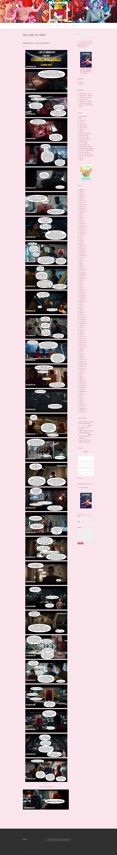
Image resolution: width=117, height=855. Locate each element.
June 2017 (82, 397)
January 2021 (82, 316)
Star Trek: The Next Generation (87, 154)
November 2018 (83, 365)
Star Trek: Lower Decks (85, 139)
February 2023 (83, 268)
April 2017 (82, 400)
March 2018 (82, 380)
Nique (81, 421)
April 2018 (82, 378)
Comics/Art (49, 25)
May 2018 (82, 376)
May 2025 (82, 217)
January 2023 (82, 270)
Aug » (81, 478)
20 (88, 468)
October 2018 (83, 367)
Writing (81, 160)
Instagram (81, 82)
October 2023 (83, 253)
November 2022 (83, 274)
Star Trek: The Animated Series (86, 150)
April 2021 (82, 310)
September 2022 (83, 278)
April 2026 (82, 197)
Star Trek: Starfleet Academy (86, 146)
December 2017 (83, 385)
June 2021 (82, 306)
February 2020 (83, 336)
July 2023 (82, 259)
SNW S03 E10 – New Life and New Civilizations (85, 427)
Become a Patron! (26, 842)
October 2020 (83, 321)
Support (74, 25)
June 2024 (82, 238)
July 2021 (82, 304)
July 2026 (82, 191)
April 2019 (82, 355)
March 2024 (82, 244)
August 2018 (82, 370)
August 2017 (82, 393)
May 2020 (82, 331)
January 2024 (82, 248)
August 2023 (82, 257)
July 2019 (82, 350)
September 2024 (83, 233)
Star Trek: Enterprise (84, 137)
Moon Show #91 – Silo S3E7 (86, 101)
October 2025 (83, 208)
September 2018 (83, 368)
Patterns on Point (83, 128)
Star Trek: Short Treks (84, 144)
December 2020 (83, 317)
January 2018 (82, 384)
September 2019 (83, 346)
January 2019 (82, 361)
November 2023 (83, 251)
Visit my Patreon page (83, 487)
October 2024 (83, 231)
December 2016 (83, 408)
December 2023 (83, 250)
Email (79, 521)
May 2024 (82, 240)
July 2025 (82, 214)
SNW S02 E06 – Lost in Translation (36, 43)
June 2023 (82, 261)
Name (79, 516)
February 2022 (83, 291)
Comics (81, 122)
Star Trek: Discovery (84, 135)
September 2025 (83, 210)
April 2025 (82, 219)
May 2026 (82, 195)
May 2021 (82, 308)
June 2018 (82, 374)
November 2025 (83, 206)
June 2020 (82, 329)
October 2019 (83, 344)
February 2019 (83, 359)
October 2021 (83, 299)
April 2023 (82, 265)
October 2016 (83, 412)
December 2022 (83, 272)
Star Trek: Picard (83, 141)
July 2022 (82, 282)
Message (79, 527)
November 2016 (83, 410)
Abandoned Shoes (83, 116)
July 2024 (82, 236)
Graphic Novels (83, 124)
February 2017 (83, 404)
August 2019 (82, 348)
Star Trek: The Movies (84, 152)
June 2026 (82, 193)
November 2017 (83, 387)
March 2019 (82, 357)
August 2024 (82, 234)
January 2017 (82, 406)
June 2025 (82, 216)
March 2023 (82, 267)
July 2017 (82, 395)
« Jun (78, 478)
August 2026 (82, 189)
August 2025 (82, 212)
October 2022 (83, 276)
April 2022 (82, 287)
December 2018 (83, 363)
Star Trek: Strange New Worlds (86, 148)
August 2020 (82, 325)
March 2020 (82, 334)
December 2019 (83, 340)
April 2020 (82, 333)
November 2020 (83, 319)
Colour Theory (83, 120)
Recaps (58, 25)
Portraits (81, 131)
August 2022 (82, 280)
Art (80, 118)
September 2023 (83, 255)
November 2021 (83, 297)
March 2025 (82, 221)
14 (90, 464)
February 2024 (83, 246)
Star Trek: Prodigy (84, 143)
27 (88, 471)
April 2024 (82, 242)
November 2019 (83, 342)
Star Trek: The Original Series (86, 156)
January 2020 (82, 338)
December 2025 (83, 204)
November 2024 (83, 229)
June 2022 (82, 284)
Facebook (81, 84)
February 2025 (83, 223)
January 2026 (82, 202)
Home (42, 25)
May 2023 (82, 263)
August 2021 (82, 302)
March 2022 (82, 289)
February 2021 (83, 314)
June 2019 (82, 351)
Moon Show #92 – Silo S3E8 (86, 95)
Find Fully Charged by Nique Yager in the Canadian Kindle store (86, 70)
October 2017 (83, 389)
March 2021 (82, 312)
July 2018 (82, 372)
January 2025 (82, 225)
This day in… (82, 158)
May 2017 (82, 399)
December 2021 (83, 295)
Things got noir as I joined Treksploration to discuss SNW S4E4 (86, 105)
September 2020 (83, 323)
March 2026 (82, 199)
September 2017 (83, 391)
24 (81, 471)
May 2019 (82, 353)
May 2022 (82, 285)
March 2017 (82, 402)
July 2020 (82, 327)
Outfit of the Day (83, 126)
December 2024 (83, 227)
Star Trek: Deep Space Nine (86, 133)
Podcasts (65, 25)
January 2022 (82, 293)
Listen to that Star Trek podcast (46, 787)
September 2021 (83, 300)
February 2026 (83, 200)
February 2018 (83, 382)
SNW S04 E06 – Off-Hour (85, 94)
